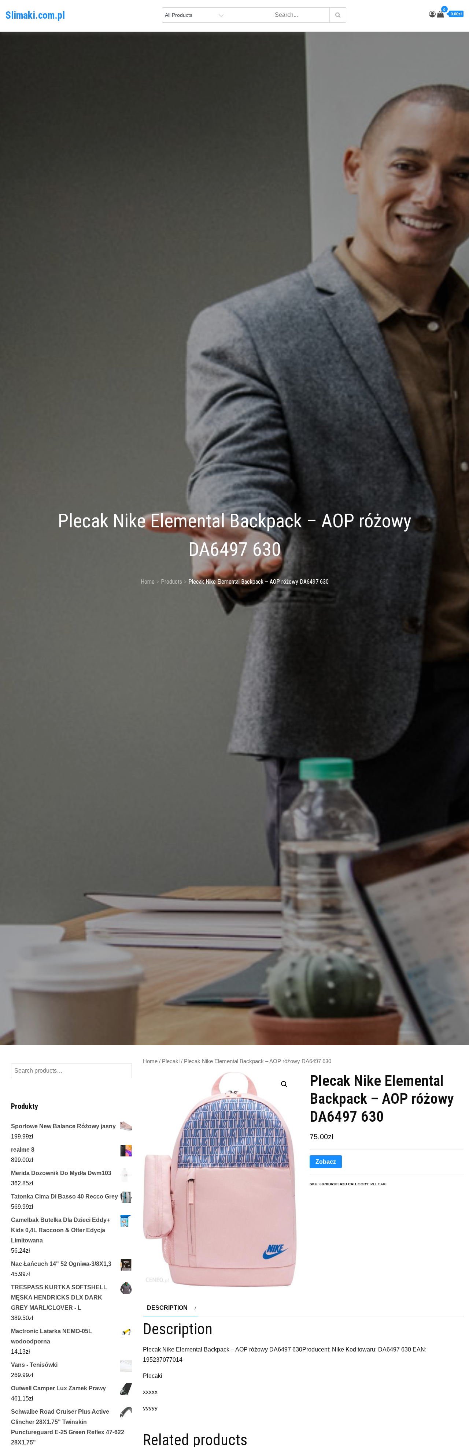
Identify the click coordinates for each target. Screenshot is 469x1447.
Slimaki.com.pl (35, 15)
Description (167, 1308)
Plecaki (171, 1061)
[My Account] (432, 14)
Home (150, 1061)
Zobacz (325, 1162)
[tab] (170, 1308)
